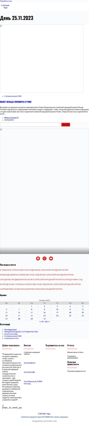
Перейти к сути (6, 1)
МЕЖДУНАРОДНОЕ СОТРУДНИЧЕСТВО (21, 332)
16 (44, 312)
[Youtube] (58, 354)
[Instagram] (44, 258)
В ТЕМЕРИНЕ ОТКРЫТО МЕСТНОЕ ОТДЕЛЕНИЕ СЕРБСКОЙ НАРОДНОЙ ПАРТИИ (34, 270)
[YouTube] (51, 258)
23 (44, 316)
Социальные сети (11, 338)
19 (83, 312)
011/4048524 (29, 363)
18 (70, 312)
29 (32, 319)
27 (6, 319)
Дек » (47, 321)
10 (57, 309)
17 (57, 312)
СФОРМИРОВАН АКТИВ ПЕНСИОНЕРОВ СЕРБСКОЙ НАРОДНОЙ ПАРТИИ (31, 289)
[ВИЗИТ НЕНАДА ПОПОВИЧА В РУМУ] (41, 92)
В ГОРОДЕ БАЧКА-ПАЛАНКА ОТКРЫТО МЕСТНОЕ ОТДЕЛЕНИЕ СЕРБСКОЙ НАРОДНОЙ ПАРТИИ (40, 284)
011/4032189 (29, 372)
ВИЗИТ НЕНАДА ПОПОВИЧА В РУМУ (15, 101)
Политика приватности (76, 371)
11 (70, 309)
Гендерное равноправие (72, 357)
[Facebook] (38, 258)
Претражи (66, 124)
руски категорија (11, 334)
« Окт (41, 321)
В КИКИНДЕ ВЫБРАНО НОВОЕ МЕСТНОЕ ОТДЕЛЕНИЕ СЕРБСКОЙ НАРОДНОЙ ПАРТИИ (37, 275)
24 (57, 316)
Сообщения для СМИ (12, 96)
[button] (43, 6)
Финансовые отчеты (75, 352)
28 (19, 319)
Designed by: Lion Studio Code (44, 421)
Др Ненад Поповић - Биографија (44, 250)
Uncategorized (10, 329)
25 (70, 316)
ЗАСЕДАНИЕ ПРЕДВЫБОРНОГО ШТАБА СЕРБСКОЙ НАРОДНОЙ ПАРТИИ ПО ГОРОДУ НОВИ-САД (41, 279)
